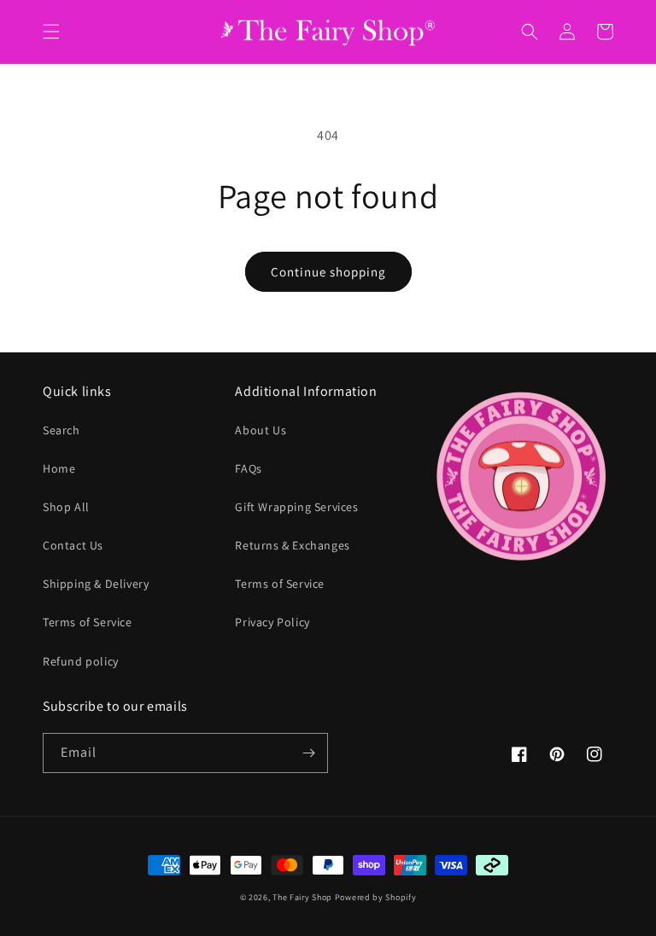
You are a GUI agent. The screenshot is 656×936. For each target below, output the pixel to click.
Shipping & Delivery (96, 583)
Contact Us (73, 545)
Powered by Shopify (376, 897)
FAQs (248, 468)
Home (59, 468)
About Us (260, 430)
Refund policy (81, 661)
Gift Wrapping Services (296, 507)
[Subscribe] (308, 753)
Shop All (66, 507)
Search (61, 430)
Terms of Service (87, 622)
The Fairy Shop (302, 897)
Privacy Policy (272, 622)
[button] (51, 31)
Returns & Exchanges (292, 545)
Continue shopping (328, 272)
